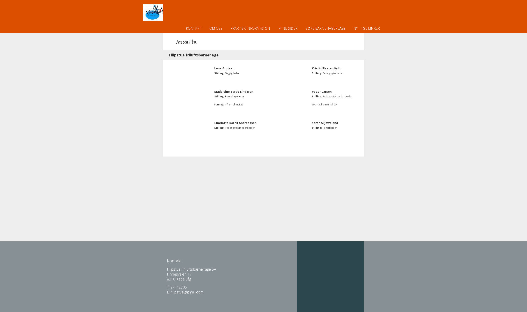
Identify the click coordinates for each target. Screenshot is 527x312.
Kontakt (193, 28)
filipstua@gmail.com (187, 292)
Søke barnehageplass (325, 28)
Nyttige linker (366, 28)
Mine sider (287, 28)
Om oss (215, 28)
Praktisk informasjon (250, 28)
